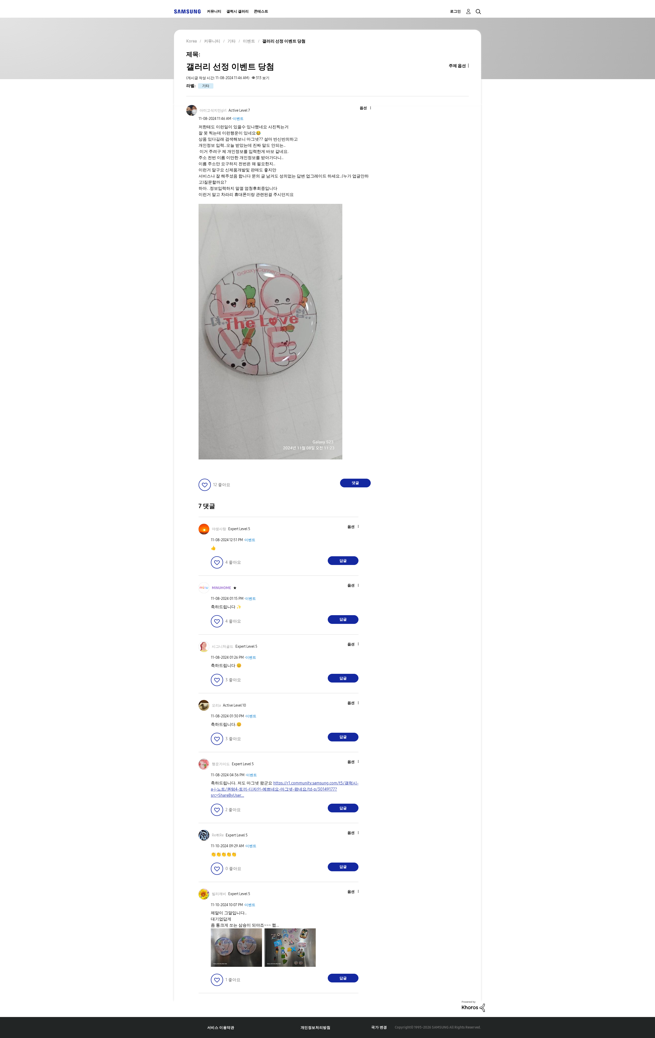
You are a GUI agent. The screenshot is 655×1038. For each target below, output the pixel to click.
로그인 (455, 11)
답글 (343, 561)
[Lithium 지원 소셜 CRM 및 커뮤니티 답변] (473, 1006)
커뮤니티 (214, 11)
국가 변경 (379, 1027)
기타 (205, 86)
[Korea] (187, 11)
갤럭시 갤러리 (237, 11)
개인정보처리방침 (316, 1027)
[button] (362, 108)
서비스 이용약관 (220, 1027)
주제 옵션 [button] (457, 65)
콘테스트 (261, 11)
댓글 (355, 483)
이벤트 (238, 119)
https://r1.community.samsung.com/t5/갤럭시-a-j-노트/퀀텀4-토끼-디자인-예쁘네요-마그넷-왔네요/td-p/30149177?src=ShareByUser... (284, 789)
